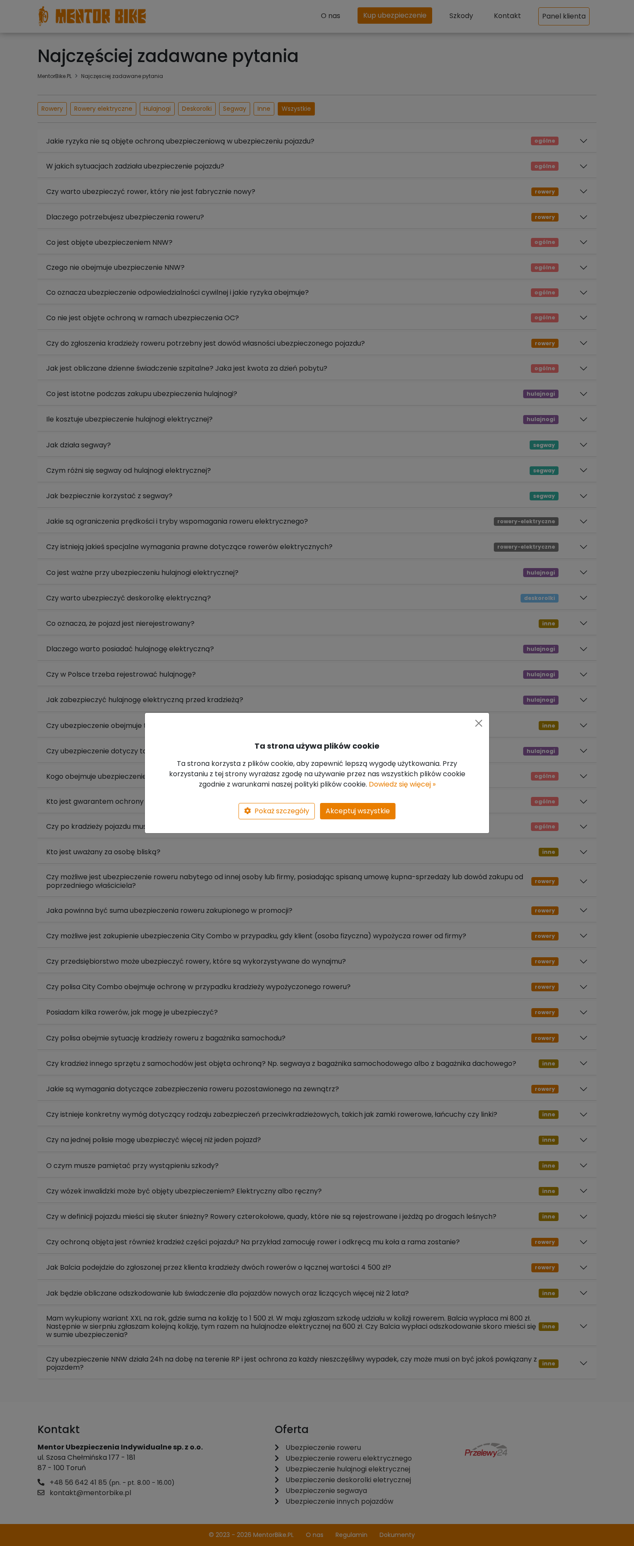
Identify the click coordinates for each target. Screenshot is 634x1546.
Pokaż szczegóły (281, 811)
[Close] (479, 723)
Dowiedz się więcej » (402, 784)
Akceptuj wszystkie (358, 811)
